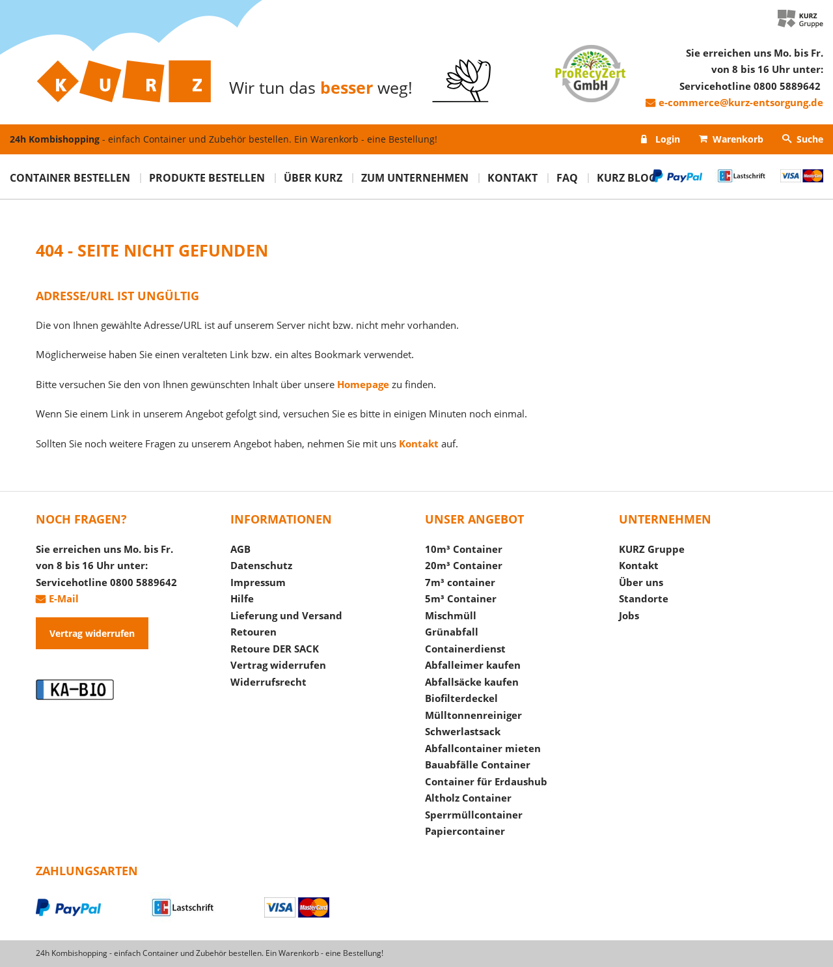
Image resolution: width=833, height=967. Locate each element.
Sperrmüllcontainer (474, 814)
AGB (240, 548)
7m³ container (460, 582)
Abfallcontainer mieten (483, 748)
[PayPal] (93, 910)
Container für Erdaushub (486, 781)
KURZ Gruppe (652, 548)
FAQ (567, 178)
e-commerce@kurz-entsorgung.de (741, 102)
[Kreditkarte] (321, 910)
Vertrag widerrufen (92, 633)
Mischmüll (450, 615)
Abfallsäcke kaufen (472, 681)
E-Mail (64, 598)
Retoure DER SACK (274, 648)
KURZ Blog (627, 178)
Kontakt (512, 178)
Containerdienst (465, 648)
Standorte (643, 598)
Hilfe (242, 598)
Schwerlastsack (462, 731)
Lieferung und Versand (286, 615)
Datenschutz (261, 565)
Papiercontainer (465, 830)
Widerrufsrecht (268, 681)
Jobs (629, 615)
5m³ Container (461, 598)
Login (667, 139)
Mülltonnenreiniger (473, 715)
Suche (810, 139)
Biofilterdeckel (461, 698)
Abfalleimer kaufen (473, 664)
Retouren (253, 631)
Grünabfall (451, 631)
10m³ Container (463, 548)
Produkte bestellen (207, 178)
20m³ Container (463, 565)
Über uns (641, 582)
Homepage (363, 384)
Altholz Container (468, 797)
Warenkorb (738, 139)
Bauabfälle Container (477, 764)
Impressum (258, 582)
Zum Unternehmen (415, 178)
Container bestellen (70, 178)
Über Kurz (313, 178)
